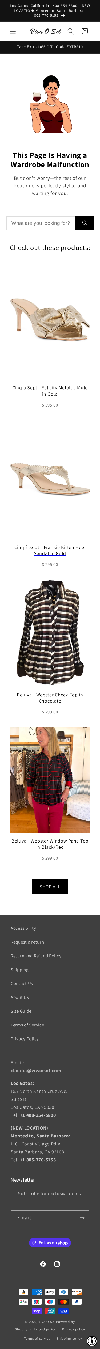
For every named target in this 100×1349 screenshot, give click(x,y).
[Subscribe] (82, 1217)
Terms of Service (27, 1025)
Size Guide (21, 1011)
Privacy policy (73, 1329)
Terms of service (37, 1338)
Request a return (27, 942)
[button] (13, 31)
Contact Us (22, 983)
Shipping (20, 969)
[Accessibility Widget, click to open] (92, 1341)
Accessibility (23, 928)
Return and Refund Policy (36, 956)
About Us (20, 997)
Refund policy (45, 1329)
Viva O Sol (46, 1322)
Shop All (50, 887)
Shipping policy (69, 1338)
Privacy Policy (25, 1039)
